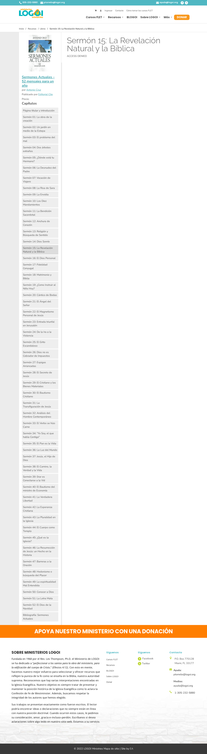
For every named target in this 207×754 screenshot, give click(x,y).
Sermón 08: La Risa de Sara (39, 188)
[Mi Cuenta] (100, 10)
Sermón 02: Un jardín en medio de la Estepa (37, 129)
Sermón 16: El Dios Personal (39, 258)
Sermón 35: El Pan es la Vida (39, 443)
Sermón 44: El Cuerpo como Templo (39, 529)
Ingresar (108, 10)
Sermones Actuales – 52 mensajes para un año (38, 81)
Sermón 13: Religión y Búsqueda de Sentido (35, 233)
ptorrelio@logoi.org (54, 2)
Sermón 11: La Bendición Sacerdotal (37, 212)
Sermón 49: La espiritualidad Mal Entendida (39, 583)
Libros (42, 28)
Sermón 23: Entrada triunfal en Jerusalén (38, 323)
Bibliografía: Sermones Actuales (36, 616)
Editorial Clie (45, 94)
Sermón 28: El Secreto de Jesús (37, 374)
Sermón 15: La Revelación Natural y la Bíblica (38, 249)
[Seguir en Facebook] (182, 2)
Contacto (119, 10)
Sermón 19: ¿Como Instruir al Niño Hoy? (39, 286)
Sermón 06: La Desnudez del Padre (39, 169)
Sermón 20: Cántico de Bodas (40, 295)
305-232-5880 (30, 2)
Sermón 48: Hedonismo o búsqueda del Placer (37, 573)
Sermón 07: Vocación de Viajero (36, 179)
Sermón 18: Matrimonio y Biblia (37, 276)
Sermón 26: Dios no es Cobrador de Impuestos (36, 354)
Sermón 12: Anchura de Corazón (36, 223)
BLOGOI (132, 17)
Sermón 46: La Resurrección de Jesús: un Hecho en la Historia (39, 551)
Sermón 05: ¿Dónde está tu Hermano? (38, 159)
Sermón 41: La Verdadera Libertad (37, 498)
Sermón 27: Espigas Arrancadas (34, 364)
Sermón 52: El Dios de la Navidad (37, 606)
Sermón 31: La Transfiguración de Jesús (37, 404)
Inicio (21, 28)
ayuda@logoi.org (169, 2)
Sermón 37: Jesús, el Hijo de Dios (39, 458)
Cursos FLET (94, 17)
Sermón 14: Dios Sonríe (36, 241)
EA (131, 748)
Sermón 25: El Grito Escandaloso (34, 343)
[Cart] (95, 10)
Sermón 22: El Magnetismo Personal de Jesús (38, 313)
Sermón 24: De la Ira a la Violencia (37, 333)
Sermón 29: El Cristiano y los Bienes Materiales (39, 384)
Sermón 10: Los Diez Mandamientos (34, 202)
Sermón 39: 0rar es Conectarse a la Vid (34, 478)
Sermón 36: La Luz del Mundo (40, 450)
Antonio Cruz (33, 90)
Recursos (114, 17)
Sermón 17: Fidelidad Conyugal (35, 266)
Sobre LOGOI (149, 17)
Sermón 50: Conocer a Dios (38, 592)
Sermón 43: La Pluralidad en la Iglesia (39, 519)
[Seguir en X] (186, 2)
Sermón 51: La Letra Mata (38, 598)
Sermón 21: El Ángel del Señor (37, 303)
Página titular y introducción (38, 110)
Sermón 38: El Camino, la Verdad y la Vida (37, 468)
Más (167, 17)
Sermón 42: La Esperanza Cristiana (37, 508)
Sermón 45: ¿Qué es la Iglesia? (36, 539)
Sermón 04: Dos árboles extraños (37, 149)
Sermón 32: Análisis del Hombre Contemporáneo (37, 414)
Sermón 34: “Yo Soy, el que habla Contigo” (38, 435)
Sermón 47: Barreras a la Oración (37, 563)
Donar (182, 17)
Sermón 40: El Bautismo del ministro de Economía (39, 488)
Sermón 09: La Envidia (36, 194)
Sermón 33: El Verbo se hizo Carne (39, 425)
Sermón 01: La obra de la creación (37, 118)
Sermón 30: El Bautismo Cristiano (36, 394)
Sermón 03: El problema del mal (39, 139)
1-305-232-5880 (185, 692)
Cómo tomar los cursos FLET (139, 10)
